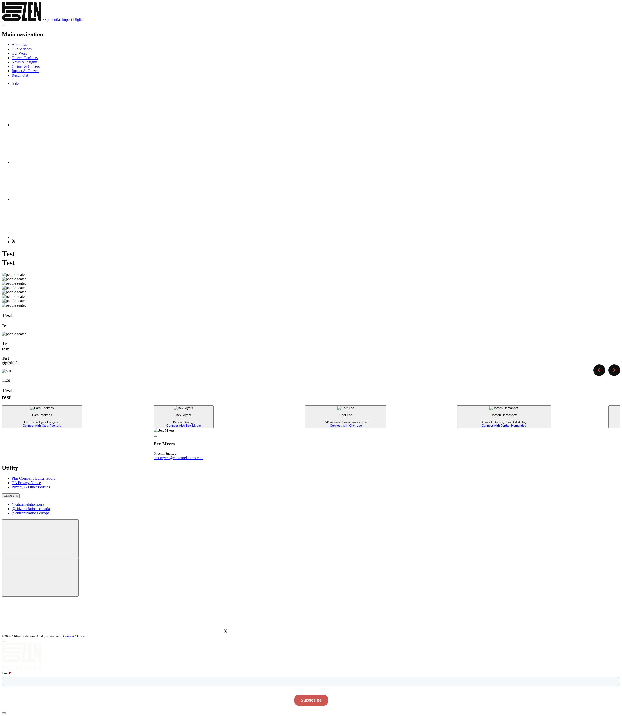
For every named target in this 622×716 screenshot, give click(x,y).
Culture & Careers (26, 66)
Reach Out (20, 75)
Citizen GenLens (25, 58)
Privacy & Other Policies (31, 487)
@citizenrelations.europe (31, 513)
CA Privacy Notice (26, 483)
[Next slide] (614, 370)
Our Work (19, 53)
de (17, 83)
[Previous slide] (599, 370)
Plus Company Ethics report (33, 478)
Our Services (22, 49)
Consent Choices (74, 636)
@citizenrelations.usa (28, 504)
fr (13, 83)
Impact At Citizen (25, 71)
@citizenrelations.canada (31, 509)
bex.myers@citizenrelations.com (178, 458)
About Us (19, 45)
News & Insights (24, 62)
